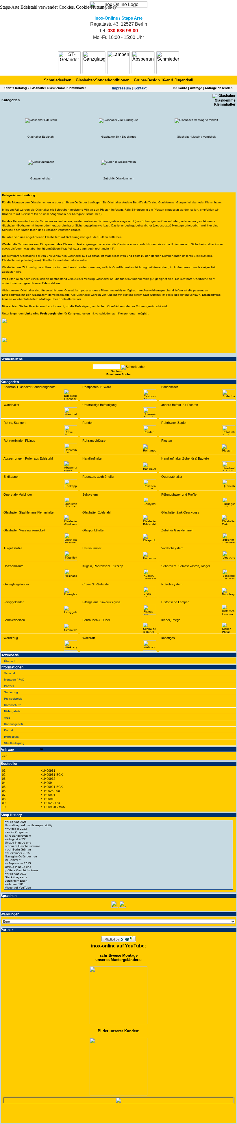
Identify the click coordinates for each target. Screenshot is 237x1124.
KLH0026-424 (50, 803)
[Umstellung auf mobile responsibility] (118, 825)
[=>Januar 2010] (118, 884)
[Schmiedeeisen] (167, 62)
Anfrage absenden (219, 88)
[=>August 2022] (118, 839)
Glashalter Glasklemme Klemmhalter (58, 88)
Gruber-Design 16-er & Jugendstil (163, 80)
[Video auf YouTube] (118, 887)
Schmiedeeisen (57, 80)
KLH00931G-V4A (52, 807)
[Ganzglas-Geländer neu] (118, 856)
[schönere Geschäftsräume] (118, 846)
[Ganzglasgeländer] (93, 62)
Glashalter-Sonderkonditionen (102, 80)
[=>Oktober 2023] (118, 829)
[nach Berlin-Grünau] (118, 849)
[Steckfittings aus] (118, 877)
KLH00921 (47, 795)
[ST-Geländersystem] (118, 836)
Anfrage (196, 88)
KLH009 (46, 782)
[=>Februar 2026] (118, 822)
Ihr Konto (180, 88)
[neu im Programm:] (118, 832)
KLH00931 (47, 770)
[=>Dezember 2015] (118, 853)
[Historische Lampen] (118, 62)
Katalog (21, 88)
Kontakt (140, 88)
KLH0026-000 (50, 791)
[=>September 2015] (118, 863)
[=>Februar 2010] (118, 874)
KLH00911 (47, 799)
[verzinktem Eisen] (118, 881)
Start (8, 88)
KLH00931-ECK (51, 774)
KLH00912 (47, 778)
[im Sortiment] (118, 860)
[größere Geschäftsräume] (118, 870)
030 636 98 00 (123, 30)
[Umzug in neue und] (118, 842)
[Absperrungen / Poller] (143, 62)
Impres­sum (121, 88)
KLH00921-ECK (51, 786)
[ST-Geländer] (69, 62)
